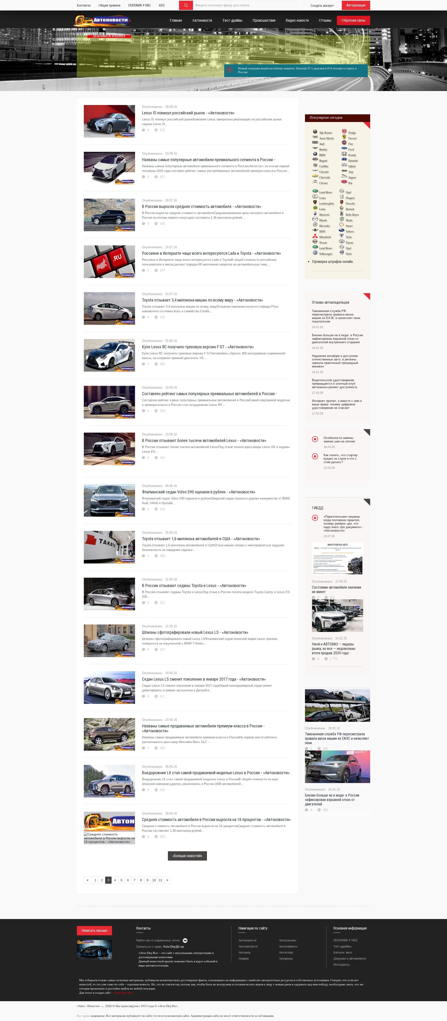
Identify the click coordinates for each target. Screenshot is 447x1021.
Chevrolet (324, 177)
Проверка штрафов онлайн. (332, 261)
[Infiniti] (344, 166)
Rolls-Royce (352, 214)
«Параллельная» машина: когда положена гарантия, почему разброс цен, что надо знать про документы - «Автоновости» (343, 523)
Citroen (323, 183)
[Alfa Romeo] (315, 132)
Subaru (350, 231)
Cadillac (323, 166)
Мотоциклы (341, 964)
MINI (322, 231)
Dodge (352, 132)
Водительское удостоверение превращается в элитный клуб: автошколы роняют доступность (334, 383)
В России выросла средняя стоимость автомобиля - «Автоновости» (201, 206)
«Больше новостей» (187, 856)
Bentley (323, 149)
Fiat (350, 144)
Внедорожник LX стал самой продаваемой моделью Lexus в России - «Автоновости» (216, 772)
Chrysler (324, 171)
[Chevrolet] (315, 177)
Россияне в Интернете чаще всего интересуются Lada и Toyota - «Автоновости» (211, 253)
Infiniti (352, 166)
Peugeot (350, 198)
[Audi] (315, 144)
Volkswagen (325, 253)
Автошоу (244, 952)
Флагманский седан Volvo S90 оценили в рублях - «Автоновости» (198, 491)
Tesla (349, 237)
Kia (350, 183)
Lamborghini (326, 203)
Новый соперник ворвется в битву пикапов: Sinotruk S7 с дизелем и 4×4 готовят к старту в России (297, 70)
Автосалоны (287, 940)
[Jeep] (344, 171)
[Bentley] (315, 149)
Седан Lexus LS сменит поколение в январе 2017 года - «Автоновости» (204, 679)
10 (154, 880)
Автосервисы (288, 946)
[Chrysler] (315, 171)
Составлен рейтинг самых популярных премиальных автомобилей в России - (209, 393)
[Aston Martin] (315, 138)
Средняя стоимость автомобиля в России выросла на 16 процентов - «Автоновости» (216, 819)
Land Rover (325, 192)
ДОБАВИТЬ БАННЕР (109, 36)
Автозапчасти (248, 946)
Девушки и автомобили (349, 958)
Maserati (324, 214)
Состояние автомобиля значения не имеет (336, 589)
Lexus (322, 198)
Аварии (243, 958)
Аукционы (286, 958)
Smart (349, 225)
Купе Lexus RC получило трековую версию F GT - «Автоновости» (198, 346)
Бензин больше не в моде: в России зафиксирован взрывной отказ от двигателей (332, 799)
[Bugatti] (315, 160)
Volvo (349, 253)
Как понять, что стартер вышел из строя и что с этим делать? (340, 458)
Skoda (349, 220)
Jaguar (352, 177)
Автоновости (247, 940)
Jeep (350, 171)
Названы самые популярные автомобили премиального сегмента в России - (208, 159)
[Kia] (344, 183)
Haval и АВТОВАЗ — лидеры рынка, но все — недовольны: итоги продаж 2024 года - (334, 648)
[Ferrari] (344, 138)
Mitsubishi (325, 237)
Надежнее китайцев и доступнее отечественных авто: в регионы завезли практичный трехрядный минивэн (335, 361)
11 (160, 880)
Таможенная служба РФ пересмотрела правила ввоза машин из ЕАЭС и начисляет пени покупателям (336, 316)
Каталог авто (342, 952)
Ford (351, 149)
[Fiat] (344, 144)
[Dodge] (344, 132)
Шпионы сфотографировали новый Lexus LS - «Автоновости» (195, 632)
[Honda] (344, 155)
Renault (350, 209)
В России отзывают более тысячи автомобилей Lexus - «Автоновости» (204, 440)
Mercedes (324, 225)
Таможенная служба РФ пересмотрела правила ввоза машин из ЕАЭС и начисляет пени (337, 738)
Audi (321, 144)
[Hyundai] (344, 160)
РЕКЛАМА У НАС (345, 940)
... (78, 999)
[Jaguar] (344, 177)
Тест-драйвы (342, 946)
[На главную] (103, 21)
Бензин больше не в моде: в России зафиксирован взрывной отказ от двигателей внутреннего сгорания (337, 338)
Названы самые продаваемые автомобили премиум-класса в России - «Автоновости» (203, 728)
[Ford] (344, 149)
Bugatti (323, 160)
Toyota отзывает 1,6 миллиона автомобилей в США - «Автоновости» (201, 538)
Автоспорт (286, 952)
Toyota (349, 242)
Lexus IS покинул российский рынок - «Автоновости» (188, 112)
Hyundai (353, 160)
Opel (348, 192)
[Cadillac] (315, 166)
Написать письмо (94, 930)
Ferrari (352, 138)
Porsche (350, 203)
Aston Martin (326, 138)
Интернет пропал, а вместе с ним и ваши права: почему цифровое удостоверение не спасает (337, 404)
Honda (352, 155)
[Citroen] (315, 183)
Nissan (323, 242)
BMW (322, 155)
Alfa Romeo (325, 132)
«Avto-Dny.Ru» (123, 992)
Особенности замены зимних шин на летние (339, 439)
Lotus (322, 209)
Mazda (323, 220)
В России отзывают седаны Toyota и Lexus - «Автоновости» (194, 585)
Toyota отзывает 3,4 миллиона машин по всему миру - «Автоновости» (202, 300)
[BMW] (315, 155)
